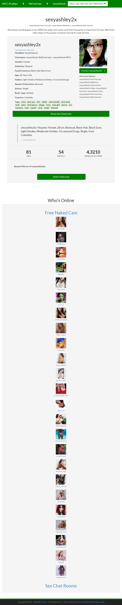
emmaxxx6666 (61, 320)
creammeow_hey (61, 395)
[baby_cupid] (61, 328)
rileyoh (61, 562)
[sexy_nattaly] (61, 358)
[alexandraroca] (61, 434)
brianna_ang (61, 471)
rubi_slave (61, 289)
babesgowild (61, 426)
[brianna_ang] (61, 464)
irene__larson (61, 486)
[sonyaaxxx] (61, 510)
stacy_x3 (61, 410)
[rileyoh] (61, 555)
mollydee (61, 244)
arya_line (61, 501)
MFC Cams (42, 602)
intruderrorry (61, 532)
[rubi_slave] (61, 282)
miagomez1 (61, 577)
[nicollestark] (61, 449)
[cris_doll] (61, 222)
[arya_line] (61, 495)
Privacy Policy (83, 602)
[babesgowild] (61, 419)
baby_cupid (61, 335)
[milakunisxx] (61, 540)
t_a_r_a (61, 304)
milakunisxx (61, 547)
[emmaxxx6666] (61, 313)
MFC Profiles (10, 3)
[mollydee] (61, 237)
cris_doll (61, 229)
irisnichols (61, 259)
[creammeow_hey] (61, 388)
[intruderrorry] (61, 525)
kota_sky (61, 350)
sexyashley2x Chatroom (24, 50)
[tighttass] (61, 267)
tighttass (61, 274)
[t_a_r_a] (61, 298)
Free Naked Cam (61, 212)
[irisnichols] (61, 252)
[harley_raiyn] (61, 373)
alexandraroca (61, 441)
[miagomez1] (61, 570)
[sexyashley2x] (93, 53)
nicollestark (61, 456)
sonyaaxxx (61, 517)
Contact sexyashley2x (92, 70)
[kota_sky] (61, 343)
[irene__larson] (61, 479)
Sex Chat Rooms (61, 585)
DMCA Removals (97, 602)
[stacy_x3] (61, 404)
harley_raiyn (61, 380)
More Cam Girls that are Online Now (87, 3)
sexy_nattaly (61, 365)
